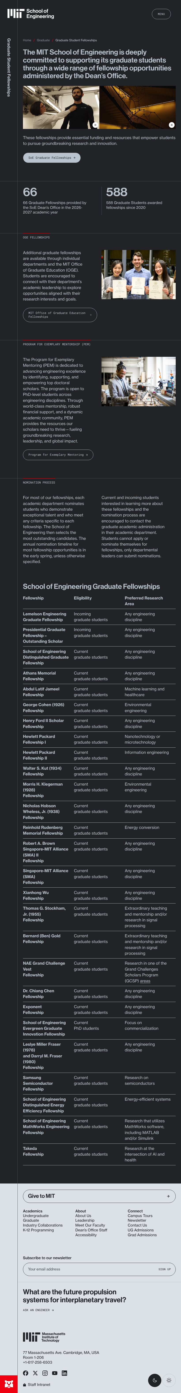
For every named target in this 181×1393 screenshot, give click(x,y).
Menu (161, 14)
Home (27, 40)
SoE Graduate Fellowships (49, 158)
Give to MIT (41, 1196)
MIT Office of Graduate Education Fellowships (56, 315)
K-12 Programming (38, 1230)
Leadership (84, 1220)
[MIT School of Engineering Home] (31, 14)
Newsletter (137, 1220)
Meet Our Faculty (90, 1225)
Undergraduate (36, 1216)
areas (145, 981)
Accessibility (86, 1235)
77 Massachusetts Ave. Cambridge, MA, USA (61, 1353)
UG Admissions (141, 1230)
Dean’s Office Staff (91, 1230)
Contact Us (137, 1225)
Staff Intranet (39, 1385)
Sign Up (164, 1269)
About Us (83, 1216)
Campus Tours (140, 1216)
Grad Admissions (142, 1235)
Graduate (43, 40)
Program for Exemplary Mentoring (56, 455)
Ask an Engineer (36, 1310)
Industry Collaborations (43, 1225)
